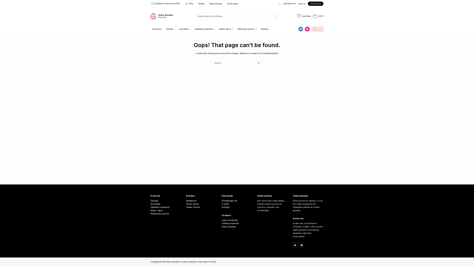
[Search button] (276, 16)
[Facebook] (300, 29)
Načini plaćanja (215, 3)
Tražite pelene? (316, 4)
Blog (191, 3)
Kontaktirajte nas (229, 201)
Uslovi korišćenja (230, 220)
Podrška (225, 207)
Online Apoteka (165, 15)
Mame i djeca (225, 29)
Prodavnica (157, 29)
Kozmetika (183, 29)
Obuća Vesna (192, 204)
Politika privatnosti (230, 223)
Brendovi (264, 29)
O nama (225, 204)
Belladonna (191, 201)
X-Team (213, 262)
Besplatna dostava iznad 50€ (167, 3)
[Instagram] (307, 29)
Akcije (319, 29)
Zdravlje (169, 29)
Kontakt (201, 3)
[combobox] (234, 16)
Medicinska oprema (245, 29)
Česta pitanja (232, 3)
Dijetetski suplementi (204, 29)
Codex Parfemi (193, 207)
